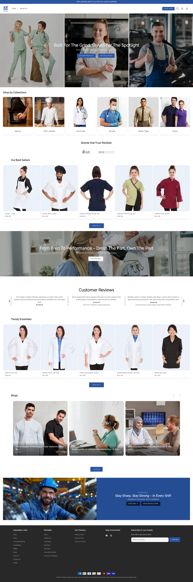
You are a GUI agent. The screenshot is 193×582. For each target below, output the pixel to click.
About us (16, 556)
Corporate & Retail (50, 552)
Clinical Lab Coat (11, 373)
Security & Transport (50, 556)
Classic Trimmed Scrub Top (89, 213)
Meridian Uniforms (67, 577)
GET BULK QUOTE (106, 55)
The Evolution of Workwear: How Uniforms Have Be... (39, 447)
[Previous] (9, 301)
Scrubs (112, 131)
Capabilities (17, 545)
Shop (14, 8)
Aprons (18, 131)
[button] (15, 8)
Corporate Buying (19, 541)
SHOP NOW (132, 503)
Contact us (16, 559)
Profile (15, 563)
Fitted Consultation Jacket (89, 373)
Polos (175, 131)
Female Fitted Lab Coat (50, 373)
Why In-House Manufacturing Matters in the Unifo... (150, 447)
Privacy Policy (79, 534)
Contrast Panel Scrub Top (126, 213)
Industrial (47, 545)
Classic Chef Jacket (49, 213)
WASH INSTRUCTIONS (150, 503)
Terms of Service (80, 541)
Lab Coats (80, 131)
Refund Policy (79, 538)
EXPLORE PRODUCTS (86, 55)
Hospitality (47, 541)
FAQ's (15, 538)
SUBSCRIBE (174, 539)
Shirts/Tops (143, 131)
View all (96, 469)
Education (47, 548)
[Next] (183, 301)
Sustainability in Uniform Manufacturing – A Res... (96, 449)
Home (15, 548)
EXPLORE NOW (95, 258)
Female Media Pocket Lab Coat (128, 373)
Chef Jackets (49, 131)
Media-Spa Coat (160, 373)
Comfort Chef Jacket (162, 213)
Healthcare (47, 538)
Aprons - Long (10, 213)
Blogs (15, 552)
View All (95, 226)
